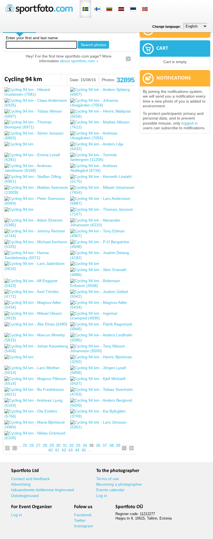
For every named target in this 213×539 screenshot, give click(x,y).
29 (51, 445)
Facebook (83, 515)
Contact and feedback (30, 478)
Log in (101, 495)
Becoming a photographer (119, 484)
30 (58, 445)
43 (70, 450)
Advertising (21, 484)
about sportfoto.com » (79, 61)
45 (84, 450)
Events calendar (110, 490)
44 (77, 450)
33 (78, 445)
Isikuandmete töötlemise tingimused (42, 490)
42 (64, 450)
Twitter (80, 520)
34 (85, 445)
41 (57, 450)
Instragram (83, 526)
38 (111, 445)
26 (31, 445)
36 (98, 445)
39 (118, 445)
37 (105, 445)
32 (71, 445)
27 (38, 445)
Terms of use (107, 478)
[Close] (128, 60)
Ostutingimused (25, 495)
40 (50, 450)
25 (25, 445)
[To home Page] (39, 13)
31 (65, 445)
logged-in (189, 123)
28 (45, 445)
